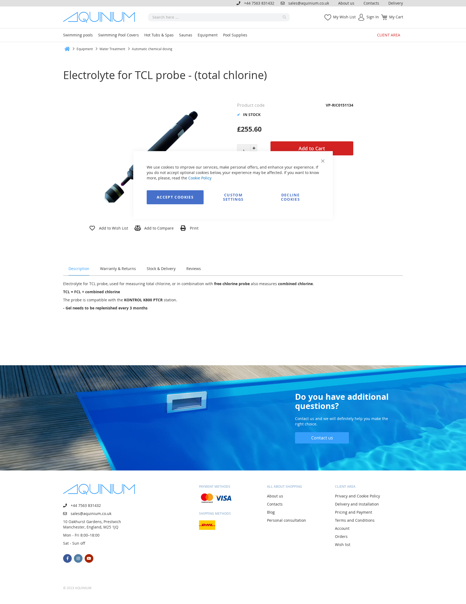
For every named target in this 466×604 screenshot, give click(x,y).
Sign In (372, 16)
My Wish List (344, 16)
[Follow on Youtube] (89, 558)
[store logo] (101, 17)
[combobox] (219, 17)
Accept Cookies (175, 197)
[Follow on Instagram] (78, 558)
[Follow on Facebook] (67, 558)
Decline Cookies (290, 197)
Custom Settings (233, 197)
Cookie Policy (199, 177)
